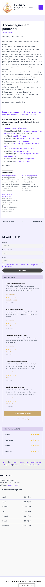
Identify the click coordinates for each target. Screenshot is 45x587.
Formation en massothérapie (15, 283)
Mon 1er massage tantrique (15, 387)
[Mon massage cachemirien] (11, 203)
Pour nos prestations (22, 161)
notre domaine (24, 141)
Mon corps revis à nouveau (15, 309)
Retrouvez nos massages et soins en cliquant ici (19, 112)
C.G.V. (5, 462)
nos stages (35, 138)
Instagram (24, 128)
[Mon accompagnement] (31, 183)
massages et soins (15, 149)
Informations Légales (16, 462)
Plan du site (30, 462)
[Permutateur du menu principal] (41, 7)
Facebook (15, 128)
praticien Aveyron (19, 136)
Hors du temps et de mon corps (16, 335)
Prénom (5, 242)
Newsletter (37, 465)
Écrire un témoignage (22, 419)
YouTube (7, 128)
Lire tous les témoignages (22, 413)
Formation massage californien (16, 361)
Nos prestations (30, 159)
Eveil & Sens (21, 5)
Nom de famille (7, 250)
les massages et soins (21, 151)
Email (4, 257)
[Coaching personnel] (11, 183)
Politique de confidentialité (22, 465)
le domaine (18, 144)
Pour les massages (23, 138)
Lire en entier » (10, 294)
